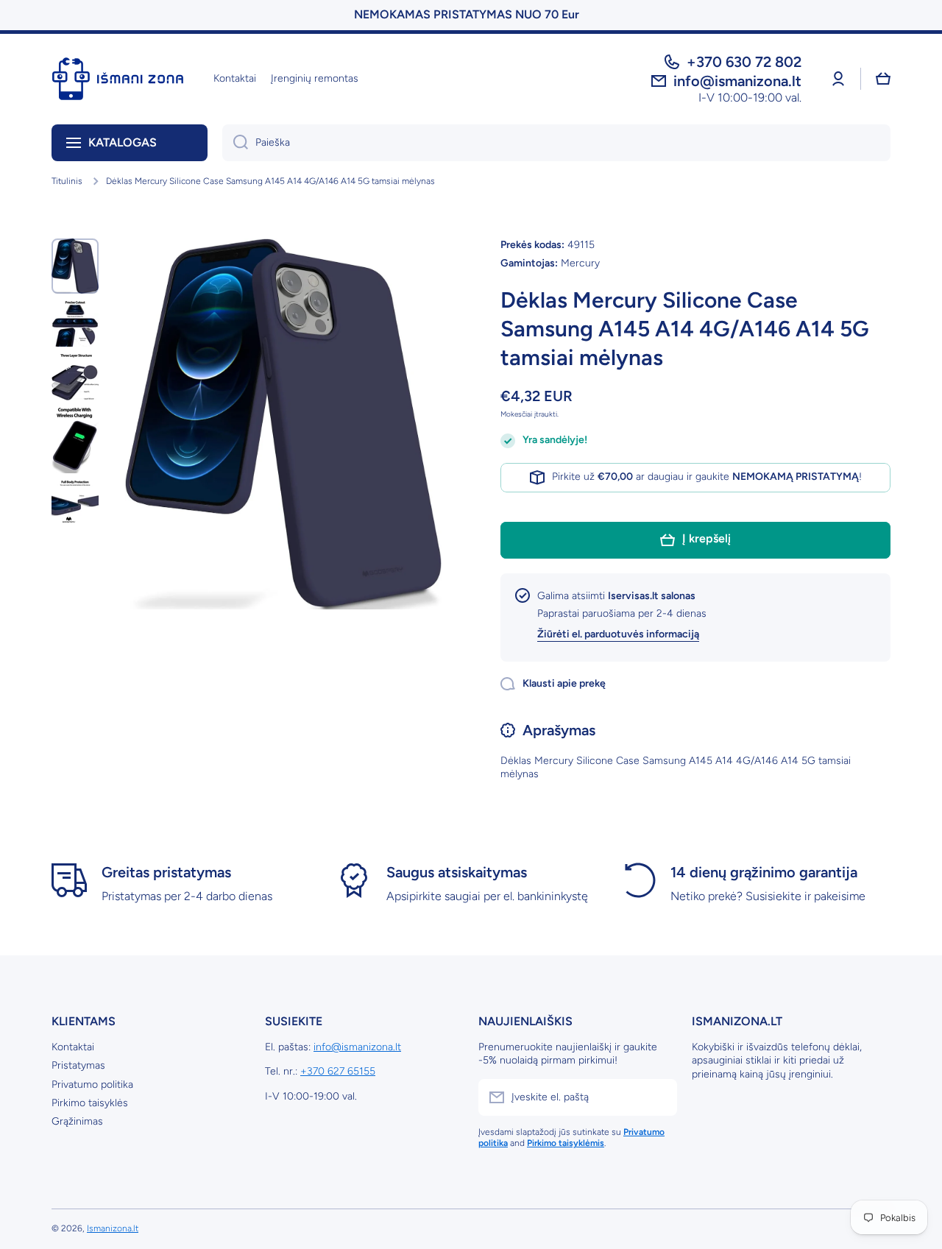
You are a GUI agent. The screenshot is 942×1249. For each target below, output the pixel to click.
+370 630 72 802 (744, 62)
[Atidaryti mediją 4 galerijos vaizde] (75, 440)
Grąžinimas (77, 1121)
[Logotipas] (118, 79)
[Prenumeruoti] (658, 1097)
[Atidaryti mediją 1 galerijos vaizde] (75, 266)
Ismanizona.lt (112, 1228)
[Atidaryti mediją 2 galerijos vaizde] (75, 324)
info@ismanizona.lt (357, 1047)
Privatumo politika (92, 1084)
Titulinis (67, 181)
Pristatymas (78, 1065)
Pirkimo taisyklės (90, 1103)
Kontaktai (73, 1047)
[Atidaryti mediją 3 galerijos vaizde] (75, 377)
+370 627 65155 (337, 1071)
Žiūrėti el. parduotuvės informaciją (618, 634)
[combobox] (556, 142)
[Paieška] (235, 142)
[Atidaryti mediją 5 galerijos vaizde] (75, 502)
